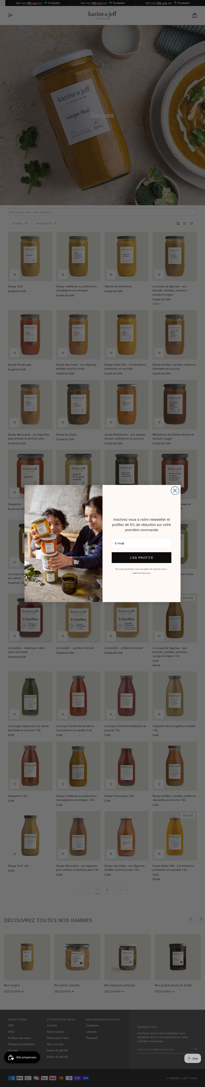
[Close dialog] (175, 491)
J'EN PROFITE (141, 558)
